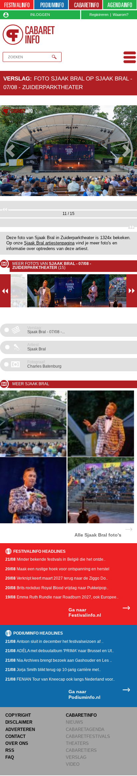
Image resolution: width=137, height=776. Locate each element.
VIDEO (72, 764)
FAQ (9, 757)
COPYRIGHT (18, 715)
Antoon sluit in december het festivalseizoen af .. (54, 641)
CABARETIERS (81, 750)
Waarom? (120, 15)
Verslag (16, 78)
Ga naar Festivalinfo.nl (84, 612)
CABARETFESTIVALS (88, 736)
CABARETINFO (81, 715)
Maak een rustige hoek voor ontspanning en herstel (57, 569)
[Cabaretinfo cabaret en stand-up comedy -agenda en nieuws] (85, 5)
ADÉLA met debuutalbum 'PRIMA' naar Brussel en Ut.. (59, 650)
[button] (10, 150)
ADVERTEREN (20, 729)
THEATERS (77, 743)
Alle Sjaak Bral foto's (97, 534)
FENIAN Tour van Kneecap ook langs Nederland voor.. (60, 679)
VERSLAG (76, 757)
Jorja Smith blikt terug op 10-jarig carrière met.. (53, 669)
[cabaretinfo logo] (29, 35)
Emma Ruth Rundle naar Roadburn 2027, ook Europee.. (61, 597)
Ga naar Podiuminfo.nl (84, 694)
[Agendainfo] (120, 5)
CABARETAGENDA (85, 729)
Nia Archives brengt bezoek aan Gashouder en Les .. (58, 660)
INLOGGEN (40, 15)
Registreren (98, 15)
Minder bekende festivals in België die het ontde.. (55, 559)
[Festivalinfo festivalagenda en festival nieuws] (17, 5)
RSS (9, 750)
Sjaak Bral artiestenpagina (49, 243)
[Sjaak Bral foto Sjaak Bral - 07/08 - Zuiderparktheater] (33, 455)
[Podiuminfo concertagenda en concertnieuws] (51, 5)
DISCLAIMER (18, 722)
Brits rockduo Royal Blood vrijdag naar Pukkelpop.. (56, 588)
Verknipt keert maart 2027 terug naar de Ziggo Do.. (56, 578)
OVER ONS (16, 743)
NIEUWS (74, 722)
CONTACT (15, 736)
